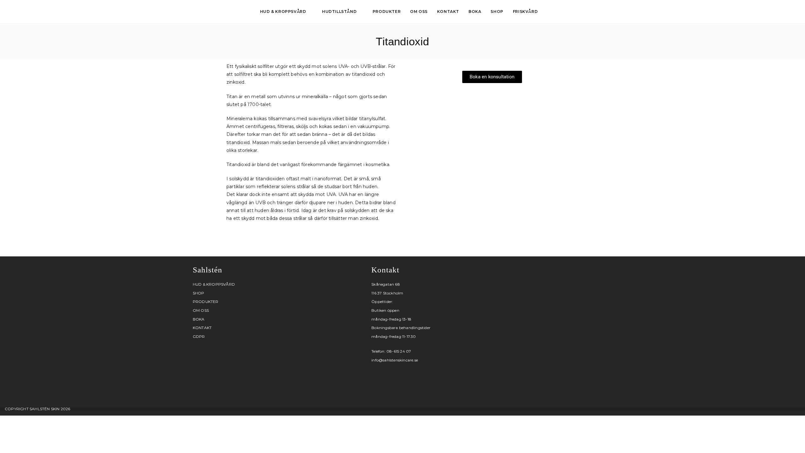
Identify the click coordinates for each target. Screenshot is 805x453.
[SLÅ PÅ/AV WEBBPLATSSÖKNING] (549, 11)
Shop (198, 293)
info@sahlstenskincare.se (394, 360)
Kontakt (202, 327)
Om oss (201, 310)
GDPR (199, 336)
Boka (199, 319)
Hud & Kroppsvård (214, 284)
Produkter (206, 301)
